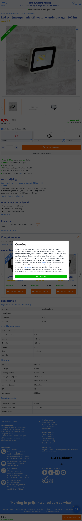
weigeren (27, 267)
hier (43, 263)
